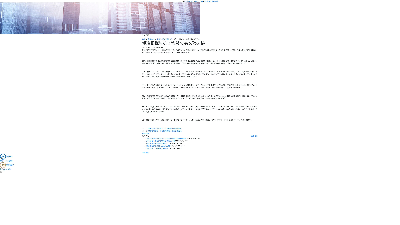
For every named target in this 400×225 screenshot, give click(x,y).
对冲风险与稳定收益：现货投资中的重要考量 (164, 128)
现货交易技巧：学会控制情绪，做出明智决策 (164, 131)
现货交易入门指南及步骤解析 (157, 148)
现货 (158, 39)
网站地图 (145, 152)
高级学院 (151, 39)
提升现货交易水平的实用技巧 (157, 143)
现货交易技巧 (167, 39)
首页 (144, 39)
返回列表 (145, 133)
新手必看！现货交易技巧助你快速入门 (160, 141)
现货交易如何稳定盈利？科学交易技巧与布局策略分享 (166, 138)
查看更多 (254, 136)
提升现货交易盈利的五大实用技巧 (158, 146)
